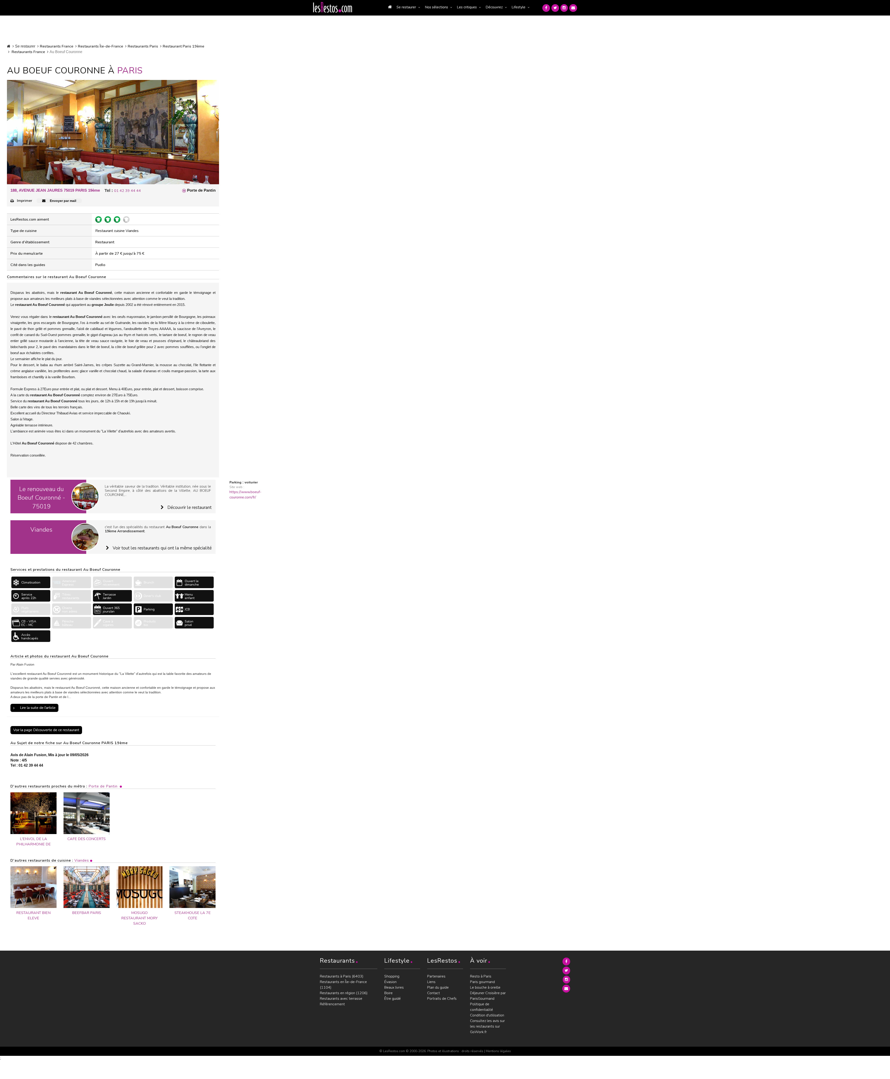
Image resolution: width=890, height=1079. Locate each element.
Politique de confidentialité (481, 1007)
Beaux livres (394, 987)
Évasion (390, 981)
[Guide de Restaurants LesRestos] (332, 7)
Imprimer (24, 200)
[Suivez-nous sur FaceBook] (546, 8)
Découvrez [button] (494, 7)
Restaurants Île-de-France (100, 46)
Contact (433, 993)
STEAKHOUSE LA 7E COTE (193, 915)
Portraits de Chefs (442, 998)
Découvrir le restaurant (189, 508)
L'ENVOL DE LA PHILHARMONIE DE (33, 841)
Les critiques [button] (467, 7)
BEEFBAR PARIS (86, 912)
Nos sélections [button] (436, 7)
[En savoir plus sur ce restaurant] (33, 887)
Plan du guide (438, 987)
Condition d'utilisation (487, 1015)
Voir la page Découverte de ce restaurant (46, 730)
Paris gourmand (482, 981)
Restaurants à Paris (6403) (341, 976)
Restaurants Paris (143, 46)
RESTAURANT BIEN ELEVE (33, 915)
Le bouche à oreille (485, 987)
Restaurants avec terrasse (341, 998)
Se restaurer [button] (406, 7)
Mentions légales (498, 1051)
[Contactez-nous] (573, 8)
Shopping (391, 976)
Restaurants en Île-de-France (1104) (343, 984)
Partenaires (436, 976)
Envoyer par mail (62, 201)
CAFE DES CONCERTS (86, 838)
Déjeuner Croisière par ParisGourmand (488, 995)
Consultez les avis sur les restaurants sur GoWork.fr (487, 1026)
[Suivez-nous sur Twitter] (555, 8)
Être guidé (392, 998)
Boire (388, 993)
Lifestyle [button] (518, 7)
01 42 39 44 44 (127, 190)
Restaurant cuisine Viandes (117, 230)
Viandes (81, 860)
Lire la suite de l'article (38, 707)
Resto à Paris (480, 976)
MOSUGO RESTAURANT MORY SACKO (139, 918)
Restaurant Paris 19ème (183, 46)
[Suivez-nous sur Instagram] (564, 8)
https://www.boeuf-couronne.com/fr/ (245, 494)
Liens (431, 981)
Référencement (332, 1004)
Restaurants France (56, 46)
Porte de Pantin (103, 786)
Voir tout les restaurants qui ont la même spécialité (162, 548)
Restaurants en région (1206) (344, 993)
